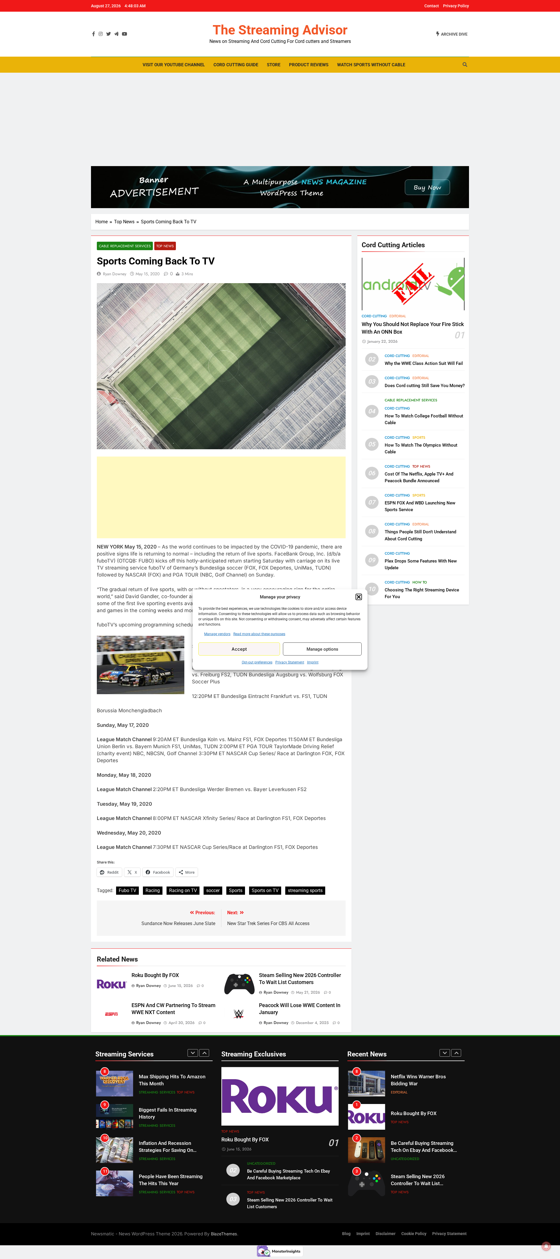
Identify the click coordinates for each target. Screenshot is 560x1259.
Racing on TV (183, 890)
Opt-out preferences (257, 662)
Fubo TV (127, 890)
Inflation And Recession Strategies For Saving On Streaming (166, 1150)
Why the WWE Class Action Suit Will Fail (424, 363)
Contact (431, 6)
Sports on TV (265, 890)
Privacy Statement (289, 662)
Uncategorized (261, 1163)
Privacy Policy (456, 6)
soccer (213, 890)
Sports (235, 890)
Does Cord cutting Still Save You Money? (425, 385)
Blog (346, 1233)
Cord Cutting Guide (236, 64)
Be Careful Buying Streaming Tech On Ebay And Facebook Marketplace (422, 1150)
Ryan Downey (114, 274)
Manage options (322, 649)
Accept (239, 649)
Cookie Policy (413, 1233)
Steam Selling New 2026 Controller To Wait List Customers (418, 1184)
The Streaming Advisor (280, 30)
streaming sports (305, 890)
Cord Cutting (374, 316)
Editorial (397, 316)
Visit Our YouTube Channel (174, 64)
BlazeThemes (224, 1233)
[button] (359, 597)
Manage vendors (217, 634)
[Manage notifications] (546, 1246)
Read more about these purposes (259, 634)
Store (273, 64)
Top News (165, 245)
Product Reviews (308, 64)
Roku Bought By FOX (155, 975)
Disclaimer (386, 1233)
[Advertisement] (280, 119)
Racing (153, 890)
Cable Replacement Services (125, 245)
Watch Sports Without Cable (371, 64)
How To (419, 582)
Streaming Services (157, 1092)
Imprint (312, 662)
